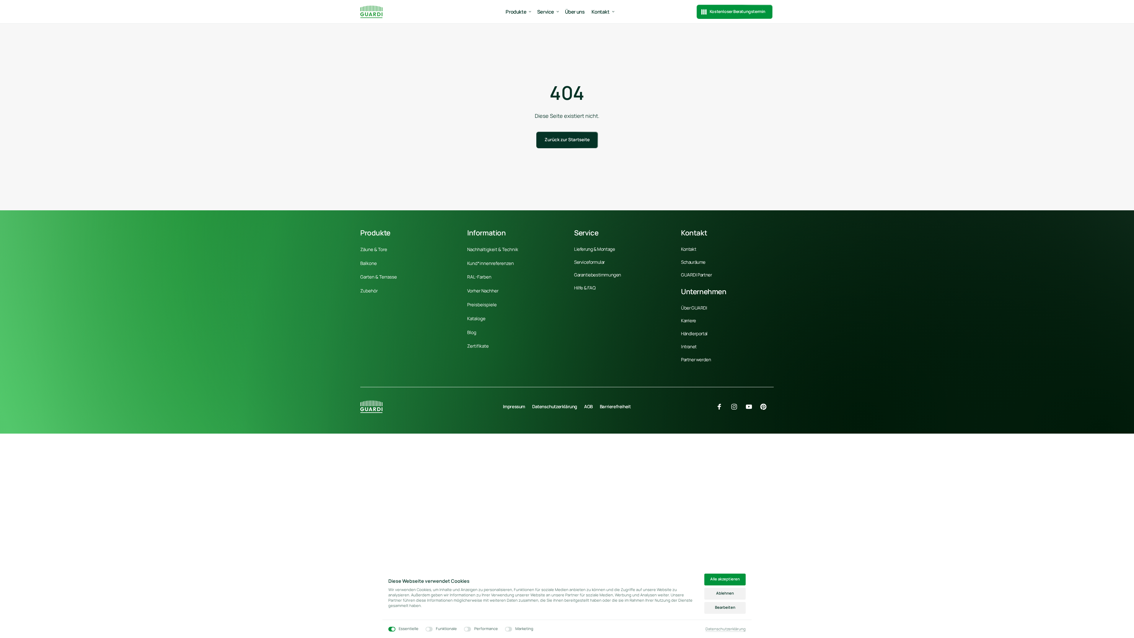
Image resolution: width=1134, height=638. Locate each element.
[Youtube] (751, 406)
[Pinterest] (765, 406)
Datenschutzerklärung (726, 629)
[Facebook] (722, 406)
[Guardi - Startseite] (371, 12)
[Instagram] (736, 406)
